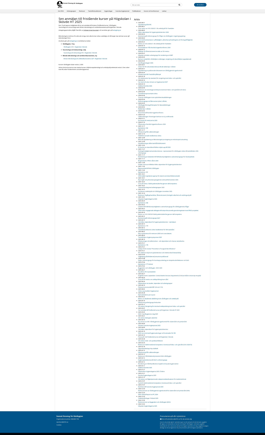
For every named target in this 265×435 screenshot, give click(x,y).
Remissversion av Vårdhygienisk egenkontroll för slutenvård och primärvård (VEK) (164, 391)
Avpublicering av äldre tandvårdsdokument (151, 143)
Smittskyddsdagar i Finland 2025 (148, 398)
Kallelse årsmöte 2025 (145, 368)
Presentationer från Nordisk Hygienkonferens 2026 (154, 47)
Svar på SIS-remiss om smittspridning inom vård (153, 279)
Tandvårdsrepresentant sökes (148, 93)
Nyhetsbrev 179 (143, 226)
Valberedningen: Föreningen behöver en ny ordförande (155, 117)
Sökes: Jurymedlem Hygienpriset (148, 291)
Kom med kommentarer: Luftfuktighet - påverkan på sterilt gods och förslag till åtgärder (165, 40)
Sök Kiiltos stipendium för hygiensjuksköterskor (153, 329)
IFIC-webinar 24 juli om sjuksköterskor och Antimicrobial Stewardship (159, 253)
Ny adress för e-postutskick (146, 272)
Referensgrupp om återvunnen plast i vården (152, 101)
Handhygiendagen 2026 (145, 63)
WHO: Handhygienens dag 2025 (148, 314)
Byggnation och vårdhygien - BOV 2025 (150, 268)
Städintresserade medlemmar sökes (149, 136)
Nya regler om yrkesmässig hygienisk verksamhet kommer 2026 (158, 180)
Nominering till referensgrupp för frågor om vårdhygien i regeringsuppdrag (161, 36)
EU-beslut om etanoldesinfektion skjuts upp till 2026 (154, 147)
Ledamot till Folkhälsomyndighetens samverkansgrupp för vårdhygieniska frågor (163, 207)
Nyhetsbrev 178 (143, 245)
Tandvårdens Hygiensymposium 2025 (150, 237)
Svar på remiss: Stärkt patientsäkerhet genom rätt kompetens (157, 184)
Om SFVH (61, 11)
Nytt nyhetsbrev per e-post (146, 295)
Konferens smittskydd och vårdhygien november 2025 (155, 191)
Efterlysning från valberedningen (148, 132)
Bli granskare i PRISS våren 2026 (148, 161)
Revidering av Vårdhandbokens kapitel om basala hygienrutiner (158, 364)
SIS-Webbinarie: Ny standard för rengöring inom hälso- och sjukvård (159, 78)
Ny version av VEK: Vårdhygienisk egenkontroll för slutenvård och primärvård (162, 322)
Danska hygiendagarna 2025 (147, 375)
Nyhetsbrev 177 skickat (145, 264)
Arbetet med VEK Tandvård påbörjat (149, 74)
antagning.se (117, 30)
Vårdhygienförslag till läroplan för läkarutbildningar (154, 105)
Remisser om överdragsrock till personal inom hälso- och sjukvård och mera (162, 90)
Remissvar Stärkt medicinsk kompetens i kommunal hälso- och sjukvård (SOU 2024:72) (165, 345)
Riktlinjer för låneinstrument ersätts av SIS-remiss (153, 51)
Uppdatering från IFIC (144, 25)
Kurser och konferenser (151, 11)
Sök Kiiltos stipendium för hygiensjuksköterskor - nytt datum (157, 222)
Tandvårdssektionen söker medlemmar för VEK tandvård (156, 230)
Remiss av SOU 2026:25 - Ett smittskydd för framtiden (154, 44)
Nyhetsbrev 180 (143, 203)
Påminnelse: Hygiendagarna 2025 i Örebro (151, 371)
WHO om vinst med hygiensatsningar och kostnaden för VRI (157, 333)
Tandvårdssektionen (94, 11)
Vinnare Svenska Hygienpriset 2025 (149, 325)
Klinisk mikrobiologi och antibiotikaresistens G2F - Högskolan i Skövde (85, 59)
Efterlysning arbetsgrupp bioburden (149, 302)
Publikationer (136, 11)
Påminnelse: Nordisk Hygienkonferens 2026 (152, 124)
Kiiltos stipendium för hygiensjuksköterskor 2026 (153, 32)
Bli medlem (200, 5)
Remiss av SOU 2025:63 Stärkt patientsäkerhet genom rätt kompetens (160, 214)
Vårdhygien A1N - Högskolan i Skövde (75, 47)
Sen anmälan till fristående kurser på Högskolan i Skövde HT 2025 (158, 310)
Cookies (58, 425)
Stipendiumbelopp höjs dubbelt (148, 348)
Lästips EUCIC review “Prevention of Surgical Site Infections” (157, 249)
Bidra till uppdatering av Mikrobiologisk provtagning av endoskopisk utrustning (162, 139)
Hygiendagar (108, 11)
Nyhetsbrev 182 (143, 128)
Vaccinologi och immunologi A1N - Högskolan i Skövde (80, 53)
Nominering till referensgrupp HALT (149, 218)
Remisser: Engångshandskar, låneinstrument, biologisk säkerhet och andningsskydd (164, 195)
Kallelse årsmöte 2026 (145, 86)
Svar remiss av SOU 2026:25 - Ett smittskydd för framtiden (156, 28)
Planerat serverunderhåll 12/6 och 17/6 (150, 287)
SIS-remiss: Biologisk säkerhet (147, 318)
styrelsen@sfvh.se (62, 422)
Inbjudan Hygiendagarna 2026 (147, 199)
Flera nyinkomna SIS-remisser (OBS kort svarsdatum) (154, 233)
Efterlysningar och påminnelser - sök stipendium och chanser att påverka (161, 241)
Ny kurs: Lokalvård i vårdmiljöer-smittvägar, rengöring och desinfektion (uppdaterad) (164, 59)
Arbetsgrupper (71, 11)
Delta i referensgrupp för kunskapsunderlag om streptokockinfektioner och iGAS (163, 260)
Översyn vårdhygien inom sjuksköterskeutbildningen (155, 97)
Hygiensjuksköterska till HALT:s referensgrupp (152, 360)
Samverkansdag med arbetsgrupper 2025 (151, 187)
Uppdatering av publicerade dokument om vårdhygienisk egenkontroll (160, 70)
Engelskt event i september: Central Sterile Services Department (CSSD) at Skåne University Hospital (169, 276)
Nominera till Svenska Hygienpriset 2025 (150, 387)
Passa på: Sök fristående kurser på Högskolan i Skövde (155, 337)
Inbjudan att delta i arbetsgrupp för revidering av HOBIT (155, 55)
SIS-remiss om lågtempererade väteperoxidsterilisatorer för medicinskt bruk (162, 379)
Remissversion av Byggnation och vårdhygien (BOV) (154, 402)
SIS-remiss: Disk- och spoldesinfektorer (150, 341)
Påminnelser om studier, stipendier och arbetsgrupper (155, 283)
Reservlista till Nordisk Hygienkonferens (150, 113)
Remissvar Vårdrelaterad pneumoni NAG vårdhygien (154, 356)
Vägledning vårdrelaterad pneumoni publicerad (153, 256)
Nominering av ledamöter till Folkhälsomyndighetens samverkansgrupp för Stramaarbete (166, 157)
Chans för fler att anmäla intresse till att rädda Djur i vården (157, 67)
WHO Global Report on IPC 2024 (148, 394)
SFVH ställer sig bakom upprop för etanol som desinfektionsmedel (159, 176)
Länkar (164, 11)
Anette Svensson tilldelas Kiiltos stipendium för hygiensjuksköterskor (160, 164)
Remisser (82, 11)
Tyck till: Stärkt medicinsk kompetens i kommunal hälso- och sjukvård (159, 383)
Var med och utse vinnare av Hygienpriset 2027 (153, 82)
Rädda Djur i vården (144, 109)
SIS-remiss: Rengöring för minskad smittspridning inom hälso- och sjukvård (161, 306)
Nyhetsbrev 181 (143, 172)
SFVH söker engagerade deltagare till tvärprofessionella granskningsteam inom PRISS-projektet (168, 210)
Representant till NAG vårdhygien (148, 168)
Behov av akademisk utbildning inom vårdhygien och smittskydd (158, 299)
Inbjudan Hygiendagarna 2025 (147, 406)
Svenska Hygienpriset (122, 11)
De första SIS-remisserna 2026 (147, 120)
